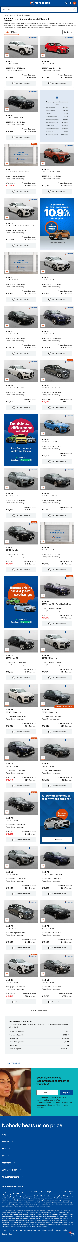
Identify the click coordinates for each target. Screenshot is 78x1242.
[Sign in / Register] (70, 3)
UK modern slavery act (32, 1230)
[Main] (40, 3)
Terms (11, 1230)
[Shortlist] (74, 3)
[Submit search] (74, 9)
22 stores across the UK (44, 27)
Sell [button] (3, 1156)
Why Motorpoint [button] (9, 1170)
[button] (3, 3)
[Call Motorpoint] (66, 3)
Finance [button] (5, 1141)
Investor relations (62, 1230)
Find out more (57, 839)
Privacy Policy (61, 1105)
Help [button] (4, 1134)
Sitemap (19, 1230)
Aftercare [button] (6, 1163)
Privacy (4, 1230)
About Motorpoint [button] (10, 1177)
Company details (48, 1230)
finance (59, 23)
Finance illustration (29, 75)
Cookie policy (7, 1234)
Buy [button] (3, 1149)
